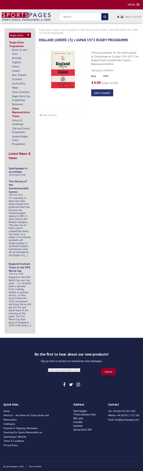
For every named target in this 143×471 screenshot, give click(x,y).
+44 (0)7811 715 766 (127, 415)
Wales (15, 87)
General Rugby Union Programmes (20, 140)
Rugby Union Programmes (17, 44)
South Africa (18, 83)
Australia (16, 58)
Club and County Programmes (20, 130)
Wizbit (39, 466)
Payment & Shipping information (20, 428)
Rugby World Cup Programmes (21, 98)
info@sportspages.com (127, 419)
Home (6, 411)
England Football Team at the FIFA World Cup (19, 267)
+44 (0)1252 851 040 (123, 411)
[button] (133, 4)
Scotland (17, 79)
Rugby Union (45, 29)
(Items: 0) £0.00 (133, 16)
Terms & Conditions (13, 440)
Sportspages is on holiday (18, 169)
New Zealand (19, 75)
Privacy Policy (10, 445)
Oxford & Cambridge (18, 122)
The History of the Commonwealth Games (19, 186)
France (15, 66)
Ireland (16, 70)
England (16, 62)
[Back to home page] (26, 16)
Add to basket (102, 93)
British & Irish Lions (19, 51)
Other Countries (20, 92)
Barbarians (17, 104)
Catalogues (9, 423)
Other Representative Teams (21, 112)
